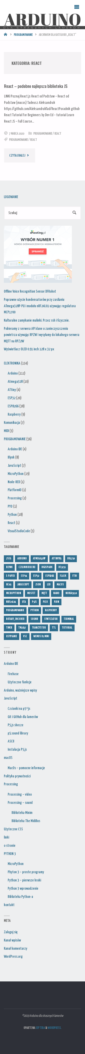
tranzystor (39, 627)
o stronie (9, 845)
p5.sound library (18, 733)
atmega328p (39, 558)
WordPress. (54, 1028)
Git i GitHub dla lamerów (23, 717)
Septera (40, 1028)
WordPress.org (13, 956)
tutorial (67, 627)
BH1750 (71, 558)
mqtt (44, 593)
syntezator (51, 619)
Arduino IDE (15, 449)
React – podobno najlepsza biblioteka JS (36, 86)
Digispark (46, 567)
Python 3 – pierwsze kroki (24, 880)
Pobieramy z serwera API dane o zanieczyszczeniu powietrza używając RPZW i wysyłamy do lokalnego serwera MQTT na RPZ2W (41, 335)
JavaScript (14, 465)
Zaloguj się (10, 932)
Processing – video (20, 794)
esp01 (24, 575)
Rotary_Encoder (15, 619)
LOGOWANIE (11, 197)
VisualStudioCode (19, 531)
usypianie (11, 636)
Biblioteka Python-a (20, 897)
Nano (56, 593)
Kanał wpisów (12, 940)
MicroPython (16, 474)
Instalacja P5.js (17, 749)
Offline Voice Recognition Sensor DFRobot (30, 291)
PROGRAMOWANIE (23, 35)
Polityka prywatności (17, 776)
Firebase (13, 674)
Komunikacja (12, 423)
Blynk (11, 457)
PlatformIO (15, 490)
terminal (69, 619)
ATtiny (12, 390)
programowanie (18, 140)
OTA (24, 601)
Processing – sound (20, 803)
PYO (10, 506)
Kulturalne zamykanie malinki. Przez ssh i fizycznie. (36, 320)
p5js (34, 601)
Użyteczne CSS (13, 829)
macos (60, 584)
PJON (56, 601)
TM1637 (22, 627)
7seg (8, 558)
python (34, 610)
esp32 (36, 575)
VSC (25, 636)
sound (34, 619)
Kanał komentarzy (15, 948)
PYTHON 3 (10, 854)
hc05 (8, 584)
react (33, 140)
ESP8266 (13, 406)
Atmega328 (15, 381)
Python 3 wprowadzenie (23, 888)
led (49, 584)
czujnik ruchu (27, 567)
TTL (54, 627)
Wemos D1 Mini (41, 636)
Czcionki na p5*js (19, 709)
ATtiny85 (56, 558)
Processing (15, 498)
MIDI (6, 431)
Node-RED (14, 482)
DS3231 (62, 567)
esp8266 (49, 575)
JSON (38, 584)
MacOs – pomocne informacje (26, 768)
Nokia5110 (71, 593)
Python (12, 515)
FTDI (74, 575)
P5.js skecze (15, 725)
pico (45, 601)
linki (6, 837)
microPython (13, 593)
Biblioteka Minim (22, 813)
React (57, 133)
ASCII (11, 741)
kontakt (9, 905)
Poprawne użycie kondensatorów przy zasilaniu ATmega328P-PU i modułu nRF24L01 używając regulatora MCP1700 (40, 306)
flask (63, 575)
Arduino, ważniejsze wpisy (20, 690)
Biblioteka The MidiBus (26, 821)
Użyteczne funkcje (20, 682)
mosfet (31, 593)
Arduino (13, 373)
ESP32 (11, 398)
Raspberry (14, 414)
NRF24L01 (11, 601)
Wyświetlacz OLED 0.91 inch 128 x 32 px (29, 349)
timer (9, 627)
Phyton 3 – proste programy (26, 872)
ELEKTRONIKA (12, 363)
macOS (8, 758)
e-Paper (10, 575)
